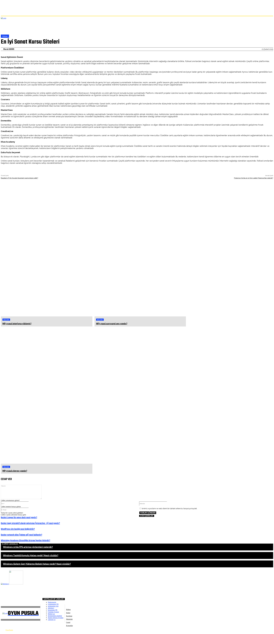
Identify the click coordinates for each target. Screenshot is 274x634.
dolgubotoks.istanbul (55, 616)
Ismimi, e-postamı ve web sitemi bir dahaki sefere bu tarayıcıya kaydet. (169, 509)
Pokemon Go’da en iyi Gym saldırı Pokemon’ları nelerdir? (253, 178)
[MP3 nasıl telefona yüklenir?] (46, 247)
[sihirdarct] (5, 584)
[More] (171, 168)
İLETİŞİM (6, 597)
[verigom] (16, 584)
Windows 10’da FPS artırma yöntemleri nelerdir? (28, 547)
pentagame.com (53, 606)
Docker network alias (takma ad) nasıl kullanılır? (21, 535)
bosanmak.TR (52, 610)
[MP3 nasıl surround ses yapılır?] (140, 247)
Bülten (4, 36)
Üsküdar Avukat (53, 612)
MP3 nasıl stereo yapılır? (14, 471)
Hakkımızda (52, 602)
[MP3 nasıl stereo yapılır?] (46, 395)
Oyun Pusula (9, 630)
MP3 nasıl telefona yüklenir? (16, 323)
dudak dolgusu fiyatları (55, 618)
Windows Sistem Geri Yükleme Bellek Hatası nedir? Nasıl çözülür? (37, 564)
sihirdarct (51, 608)
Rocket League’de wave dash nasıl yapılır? (19, 517)
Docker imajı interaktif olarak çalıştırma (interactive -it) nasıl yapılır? (30, 523)
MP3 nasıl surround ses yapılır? (111, 323)
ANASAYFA (5, 594)
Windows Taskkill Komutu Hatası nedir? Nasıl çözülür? (30, 555)
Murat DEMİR (8, 49)
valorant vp (51, 620)
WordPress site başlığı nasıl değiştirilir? (18, 529)
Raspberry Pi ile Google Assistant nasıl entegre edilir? (19, 178)
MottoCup (51, 614)
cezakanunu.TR (53, 604)
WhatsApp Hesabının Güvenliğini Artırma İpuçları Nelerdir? (25, 540)
